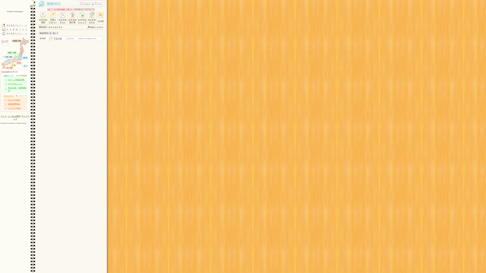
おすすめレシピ (15, 84)
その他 (101, 21)
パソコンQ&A (14, 108)
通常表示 (43, 27)
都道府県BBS (14, 104)
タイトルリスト (55, 27)
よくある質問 (14, 116)
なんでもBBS (14, 100)
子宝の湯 (58, 38)
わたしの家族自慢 (16, 80)
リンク (4, 116)
